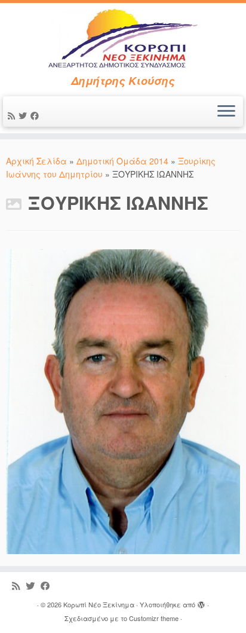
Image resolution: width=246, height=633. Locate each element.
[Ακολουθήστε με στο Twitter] (24, 115)
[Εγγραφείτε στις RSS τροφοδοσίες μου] (13, 115)
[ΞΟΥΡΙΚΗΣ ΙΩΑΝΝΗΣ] (123, 400)
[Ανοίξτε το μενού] (226, 112)
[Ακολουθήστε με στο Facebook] (36, 115)
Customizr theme (154, 618)
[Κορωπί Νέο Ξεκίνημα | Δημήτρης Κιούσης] (123, 39)
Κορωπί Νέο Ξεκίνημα (98, 604)
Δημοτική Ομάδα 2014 (122, 161)
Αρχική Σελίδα (37, 161)
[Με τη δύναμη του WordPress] (201, 602)
